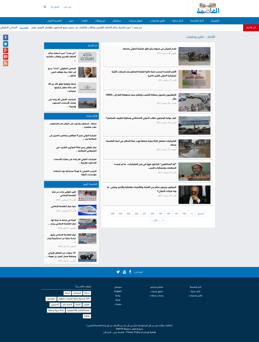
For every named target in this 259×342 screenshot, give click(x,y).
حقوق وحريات (136, 20)
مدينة (87, 293)
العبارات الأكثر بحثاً (83, 286)
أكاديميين (55, 304)
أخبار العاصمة (197, 20)
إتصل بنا (55, 7)
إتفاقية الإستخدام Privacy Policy (141, 332)
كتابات (84, 20)
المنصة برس (118, 332)
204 (120, 214)
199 (160, 214)
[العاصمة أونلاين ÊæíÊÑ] (5, 44)
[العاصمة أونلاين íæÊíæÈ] (5, 57)
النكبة (78, 304)
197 (176, 214)
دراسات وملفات (157, 295)
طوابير (86, 304)
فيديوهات (100, 20)
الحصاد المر (67, 304)
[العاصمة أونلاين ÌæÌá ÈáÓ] (5, 50)
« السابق (201, 214)
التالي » (154, 220)
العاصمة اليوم (55, 20)
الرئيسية (215, 20)
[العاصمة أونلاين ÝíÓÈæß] (5, 37)
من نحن (67, 7)
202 (136, 214)
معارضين (51, 299)
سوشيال (116, 20)
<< (191, 214)
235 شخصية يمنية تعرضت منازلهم (74, 299)
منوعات (118, 304)
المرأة (118, 300)
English (118, 291)
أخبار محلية (177, 20)
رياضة (118, 295)
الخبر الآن (107, 332)
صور (71, 20)
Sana (86, 316)
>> (163, 220)
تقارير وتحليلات (157, 20)
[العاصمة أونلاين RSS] (5, 63)
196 (184, 214)
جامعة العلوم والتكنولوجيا (78, 310)
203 (128, 214)
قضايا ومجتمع (156, 287)
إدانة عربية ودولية (56, 310)
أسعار (67, 293)
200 (152, 214)
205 (113, 214)
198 (168, 214)
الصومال (77, 293)
